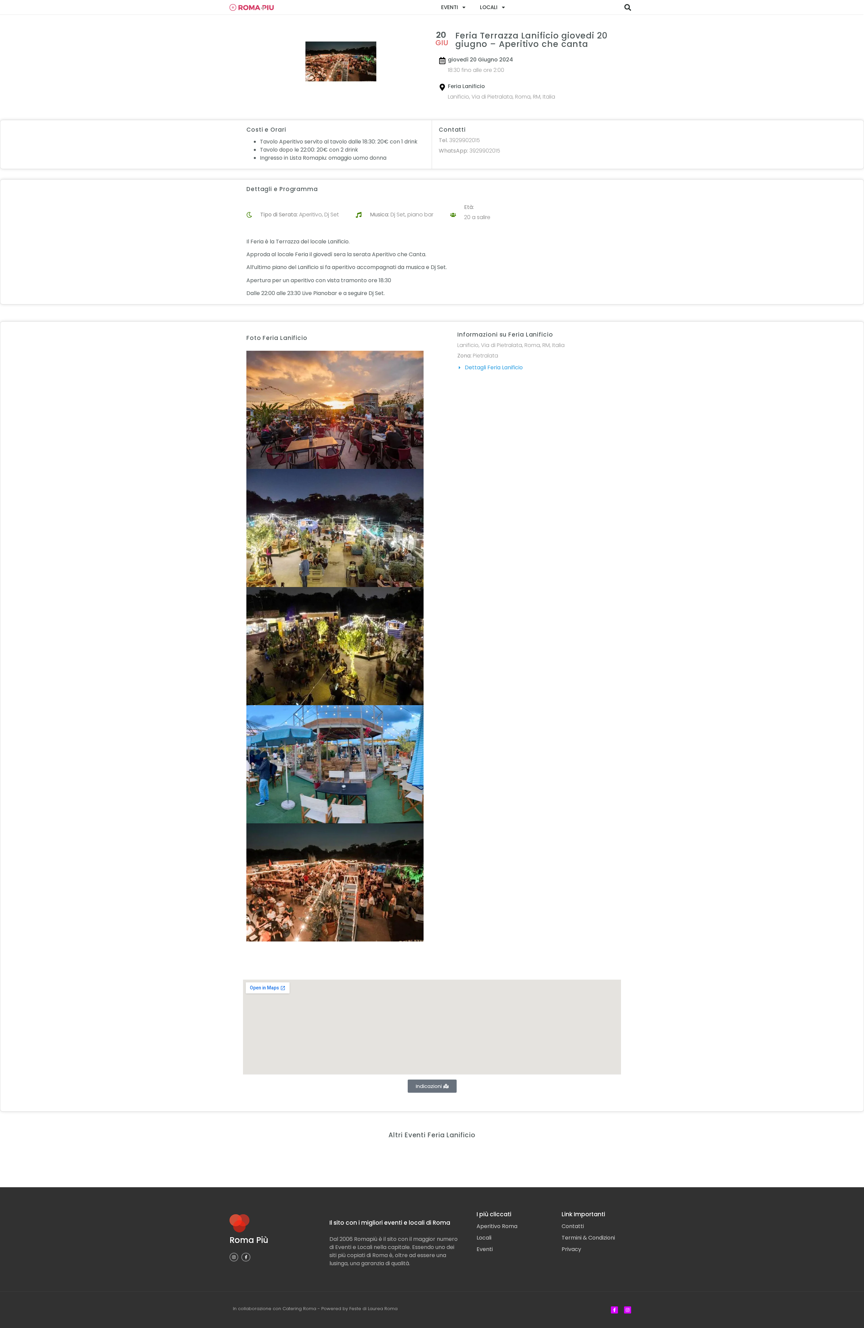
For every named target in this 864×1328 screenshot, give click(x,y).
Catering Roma (299, 1308)
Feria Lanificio (466, 86)
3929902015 (459, 140)
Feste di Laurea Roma (373, 1308)
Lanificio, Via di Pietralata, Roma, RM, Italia (501, 97)
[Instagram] (234, 1257)
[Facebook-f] (245, 1257)
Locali (488, 7)
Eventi (449, 7)
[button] (627, 7)
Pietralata (485, 356)
